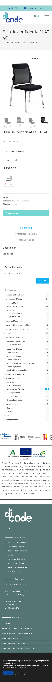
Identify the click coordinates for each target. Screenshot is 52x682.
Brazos (8, 168)
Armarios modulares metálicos (18, 325)
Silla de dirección (14, 386)
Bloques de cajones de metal (18, 329)
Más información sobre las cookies (17, 633)
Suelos (9, 408)
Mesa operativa (13, 352)
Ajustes (20, 673)
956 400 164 (13, 608)
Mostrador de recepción (17, 370)
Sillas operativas (13, 392)
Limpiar (10, 184)
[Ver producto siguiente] (47, 58)
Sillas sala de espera (15, 400)
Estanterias (11, 310)
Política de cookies (10, 638)
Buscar (43, 281)
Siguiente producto (38, 58)
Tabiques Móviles (14, 345)
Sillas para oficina (13, 378)
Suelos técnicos (12, 404)
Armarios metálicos (14, 321)
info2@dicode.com (35, 8)
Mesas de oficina (14, 356)
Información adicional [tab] (26, 234)
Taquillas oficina (13, 316)
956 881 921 (16, 8)
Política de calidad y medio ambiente (18, 648)
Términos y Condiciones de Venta (17, 628)
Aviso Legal (7, 623)
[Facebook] (8, 528)
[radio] (8, 160)
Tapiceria (9, 151)
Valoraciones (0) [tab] (26, 240)
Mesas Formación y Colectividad (20, 363)
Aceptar (8, 673)
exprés (8, 333)
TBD (7, 415)
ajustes (23, 668)
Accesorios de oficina (15, 295)
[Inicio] (3, 42)
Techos (10, 411)
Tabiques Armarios (14, 313)
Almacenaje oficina (14, 299)
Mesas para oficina (14, 349)
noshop (14, 204)
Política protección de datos (15, 643)
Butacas (10, 382)
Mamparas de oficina (14, 337)
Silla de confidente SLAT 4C (26, 42)
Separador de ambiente (15, 374)
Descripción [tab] (26, 228)
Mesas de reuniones (15, 359)
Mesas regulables (14, 366)
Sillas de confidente (20, 201)
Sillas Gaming (16, 396)
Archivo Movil (12, 303)
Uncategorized (12, 419)
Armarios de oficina (15, 306)
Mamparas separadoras (16, 341)
